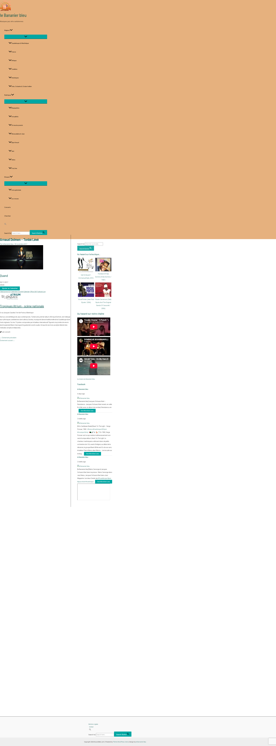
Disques (7, 177)
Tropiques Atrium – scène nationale (22, 306)
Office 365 (33, 291)
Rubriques (7, 95)
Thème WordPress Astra (120, 742)
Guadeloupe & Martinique (20, 43)
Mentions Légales (93, 724)
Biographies (15, 108)
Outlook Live (41, 291)
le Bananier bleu (13, 15)
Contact (91, 727)
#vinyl (86, 432)
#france (90, 429)
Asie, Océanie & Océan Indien (21, 86)
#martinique (97, 429)
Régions (7, 30)
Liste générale (16, 190)
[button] (11, 30)
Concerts (7, 207)
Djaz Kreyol (15, 142)
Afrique (13, 60)
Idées (13, 160)
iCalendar (26, 291)
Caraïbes (14, 69)
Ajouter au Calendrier (10, 288)
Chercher (7, 216)
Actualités (14, 116)
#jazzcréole (81, 482)
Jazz (12, 151)
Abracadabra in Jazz (17, 134)
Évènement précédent (8, 338)
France (13, 52)
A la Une (14, 168)
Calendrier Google (17, 291)
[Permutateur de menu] (25, 37)
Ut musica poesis (17, 125)
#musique (80, 432)
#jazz (109, 478)
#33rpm (104, 429)
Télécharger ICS (5, 291)
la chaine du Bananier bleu (86, 379)
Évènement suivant (7, 340)
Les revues (15, 199)
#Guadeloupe (102, 478)
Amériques (15, 78)
